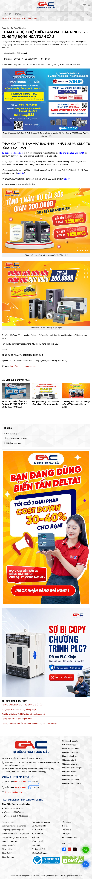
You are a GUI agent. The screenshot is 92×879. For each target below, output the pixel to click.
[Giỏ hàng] (84, 5)
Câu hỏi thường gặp (69, 744)
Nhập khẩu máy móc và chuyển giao (15, 834)
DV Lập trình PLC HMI (9, 841)
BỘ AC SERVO (37, 834)
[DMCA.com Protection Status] (73, 859)
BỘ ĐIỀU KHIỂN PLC (39, 826)
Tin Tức (14, 28)
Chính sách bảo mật (69, 772)
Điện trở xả (36, 845)
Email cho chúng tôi (13, 792)
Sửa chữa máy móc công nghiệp (14, 826)
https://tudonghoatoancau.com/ (23, 366)
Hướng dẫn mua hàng (70, 748)
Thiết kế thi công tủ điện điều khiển (14, 837)
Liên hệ (65, 826)
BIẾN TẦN (35, 837)
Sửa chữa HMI (7, 853)
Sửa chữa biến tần (8, 845)
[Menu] (88, 5)
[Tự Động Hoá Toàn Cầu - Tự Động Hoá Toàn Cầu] (46, 5)
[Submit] (87, 13)
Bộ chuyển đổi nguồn (40, 853)
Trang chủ (5, 28)
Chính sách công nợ (69, 764)
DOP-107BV (36, 18)
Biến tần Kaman (18, 18)
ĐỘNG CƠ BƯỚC (38, 841)
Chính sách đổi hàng (69, 776)
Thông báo (22, 28)
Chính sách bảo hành (70, 760)
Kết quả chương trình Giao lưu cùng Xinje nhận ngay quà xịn (45, 402)
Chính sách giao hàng (70, 752)
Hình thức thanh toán (70, 756)
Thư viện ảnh (67, 834)
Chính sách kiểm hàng (70, 779)
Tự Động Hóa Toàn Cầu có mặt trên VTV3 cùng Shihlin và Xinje (76, 404)
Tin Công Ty (66, 830)
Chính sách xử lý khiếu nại (71, 783)
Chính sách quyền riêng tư (72, 768)
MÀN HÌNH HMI (37, 830)
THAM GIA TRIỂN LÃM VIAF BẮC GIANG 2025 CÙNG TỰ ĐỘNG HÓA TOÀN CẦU (14, 404)
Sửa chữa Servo (8, 857)
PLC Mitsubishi (7, 18)
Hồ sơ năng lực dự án (70, 837)
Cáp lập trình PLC (38, 849)
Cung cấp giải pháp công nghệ (13, 830)
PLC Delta (27, 18)
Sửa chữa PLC (7, 849)
